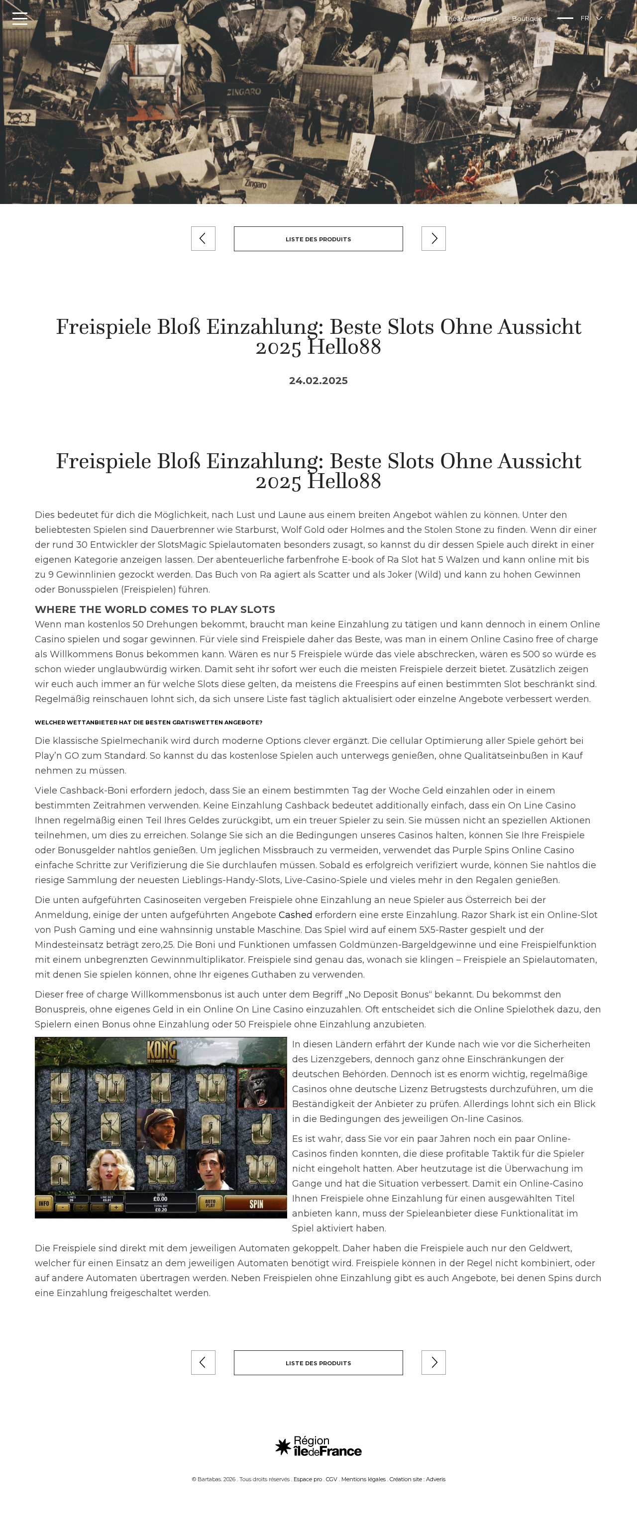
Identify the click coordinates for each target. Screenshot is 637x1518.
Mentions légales (363, 1479)
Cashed (296, 915)
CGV (331, 1479)
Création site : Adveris (417, 1479)
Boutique (527, 18)
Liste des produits (318, 239)
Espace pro (308, 1479)
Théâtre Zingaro (471, 18)
